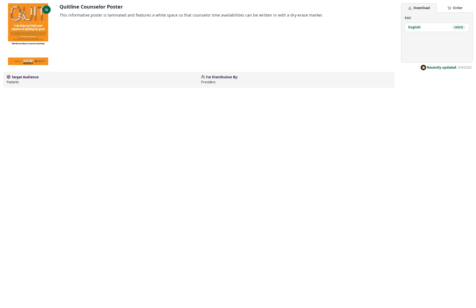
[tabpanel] (437, 37)
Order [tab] (458, 8)
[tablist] (437, 8)
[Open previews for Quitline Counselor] (28, 34)
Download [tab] (421, 8)
